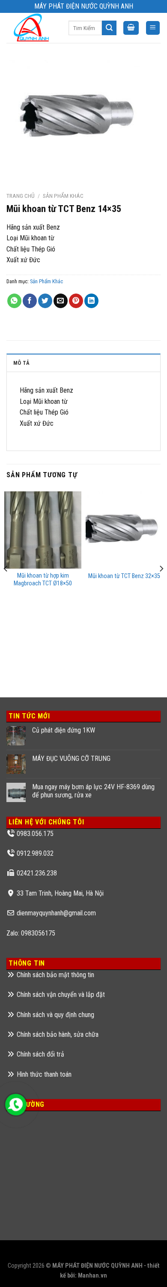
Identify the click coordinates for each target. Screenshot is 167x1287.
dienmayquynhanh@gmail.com (56, 913)
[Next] (161, 586)
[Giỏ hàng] (131, 28)
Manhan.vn (92, 1275)
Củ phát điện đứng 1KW (63, 730)
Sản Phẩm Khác (63, 195)
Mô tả (21, 363)
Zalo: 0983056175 (30, 933)
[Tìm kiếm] (109, 28)
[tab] (83, 363)
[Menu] (153, 28)
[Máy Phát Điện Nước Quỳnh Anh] (31, 28)
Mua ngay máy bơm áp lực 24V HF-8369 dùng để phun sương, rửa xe (93, 791)
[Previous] (6, 586)
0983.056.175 (35, 834)
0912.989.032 (35, 853)
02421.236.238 (37, 873)
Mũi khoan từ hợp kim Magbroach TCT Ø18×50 (43, 579)
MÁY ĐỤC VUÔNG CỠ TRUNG (71, 758)
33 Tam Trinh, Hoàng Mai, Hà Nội (60, 893)
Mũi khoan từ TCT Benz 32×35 (124, 576)
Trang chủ (20, 195)
